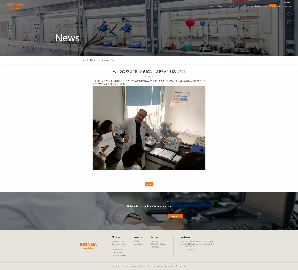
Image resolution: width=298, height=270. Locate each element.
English (288, 2)
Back (149, 184)
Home (212, 6)
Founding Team (117, 252)
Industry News (89, 60)
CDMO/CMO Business (158, 244)
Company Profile (117, 241)
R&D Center (247, 6)
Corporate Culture (118, 247)
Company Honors (117, 249)
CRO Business (155, 241)
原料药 (136, 241)
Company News (108, 60)
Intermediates (138, 244)
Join (279, 6)
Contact (288, 6)
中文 (283, 2)
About (220, 6)
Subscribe (175, 216)
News (273, 6)
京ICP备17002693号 (170, 266)
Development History (119, 244)
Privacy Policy (182, 266)
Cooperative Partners (118, 255)
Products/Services (232, 6)
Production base (261, 6)
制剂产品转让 (155, 247)
